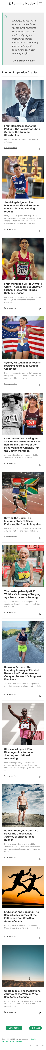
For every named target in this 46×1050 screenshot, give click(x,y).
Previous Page (14, 1028)
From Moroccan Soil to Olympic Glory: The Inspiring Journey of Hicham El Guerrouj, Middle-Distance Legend (23, 288)
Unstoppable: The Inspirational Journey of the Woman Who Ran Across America (22, 993)
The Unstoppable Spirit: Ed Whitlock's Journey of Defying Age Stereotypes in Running (22, 594)
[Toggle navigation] (41, 3)
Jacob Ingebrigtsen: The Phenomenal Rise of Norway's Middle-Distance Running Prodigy (22, 207)
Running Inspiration (10, 148)
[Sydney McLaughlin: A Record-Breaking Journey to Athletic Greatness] (23, 337)
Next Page (35, 1028)
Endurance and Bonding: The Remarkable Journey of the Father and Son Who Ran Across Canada (21, 916)
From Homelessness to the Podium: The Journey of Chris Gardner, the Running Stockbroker (22, 130)
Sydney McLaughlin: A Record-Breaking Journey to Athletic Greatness (22, 365)
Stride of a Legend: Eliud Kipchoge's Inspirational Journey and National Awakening (18, 754)
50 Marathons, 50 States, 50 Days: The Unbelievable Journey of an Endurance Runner (21, 835)
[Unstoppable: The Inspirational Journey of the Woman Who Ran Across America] (23, 966)
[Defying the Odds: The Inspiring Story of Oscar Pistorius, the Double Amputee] (23, 493)
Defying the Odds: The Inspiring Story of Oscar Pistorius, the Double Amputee (22, 521)
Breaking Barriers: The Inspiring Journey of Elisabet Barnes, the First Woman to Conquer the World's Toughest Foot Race (22, 673)
